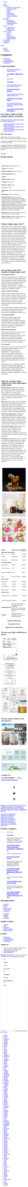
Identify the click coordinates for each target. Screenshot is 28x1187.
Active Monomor (11, 21)
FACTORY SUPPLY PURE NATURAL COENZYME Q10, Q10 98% (14, 894)
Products (6, 18)
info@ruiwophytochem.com (9, 780)
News (5, 25)
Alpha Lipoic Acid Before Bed (8, 814)
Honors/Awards (11, 14)
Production (9, 35)
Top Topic (6, 42)
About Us (6, 6)
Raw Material (7, 40)
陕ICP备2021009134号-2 (7, 955)
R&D (8, 34)
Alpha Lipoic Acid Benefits (7, 815)
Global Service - (15, 956)
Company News (11, 27)
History (8, 10)
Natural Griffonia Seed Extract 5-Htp (14, 882)
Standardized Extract (12, 23)
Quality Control (7, 908)
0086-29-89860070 (8, 952)
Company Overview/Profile (13, 7)
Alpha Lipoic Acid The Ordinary (9, 824)
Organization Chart (11, 9)
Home (5, 4)
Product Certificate (11, 37)
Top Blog (22, 956)
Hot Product (10, 20)
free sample (3, 153)
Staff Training (10, 13)
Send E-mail (7, 968)
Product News (10, 28)
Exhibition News (11, 30)
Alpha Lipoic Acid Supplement (8, 822)
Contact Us (6, 41)
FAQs (8, 17)
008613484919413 (8, 980)
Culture (8, 11)
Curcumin (10, 82)
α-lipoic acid (4, 825)
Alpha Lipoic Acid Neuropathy (8, 819)
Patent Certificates (11, 38)
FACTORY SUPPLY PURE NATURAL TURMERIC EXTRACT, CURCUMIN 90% (13, 806)
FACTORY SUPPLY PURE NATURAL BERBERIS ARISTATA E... (14, 871)
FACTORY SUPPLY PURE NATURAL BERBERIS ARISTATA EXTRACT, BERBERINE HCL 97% (14, 810)
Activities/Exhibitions (12, 16)
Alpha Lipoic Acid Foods (7, 817)
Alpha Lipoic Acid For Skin (7, 818)
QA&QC (9, 33)
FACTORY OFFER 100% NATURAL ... (15, 110)
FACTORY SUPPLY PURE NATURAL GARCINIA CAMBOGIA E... (15, 848)
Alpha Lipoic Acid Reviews (7, 821)
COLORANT (10, 24)
